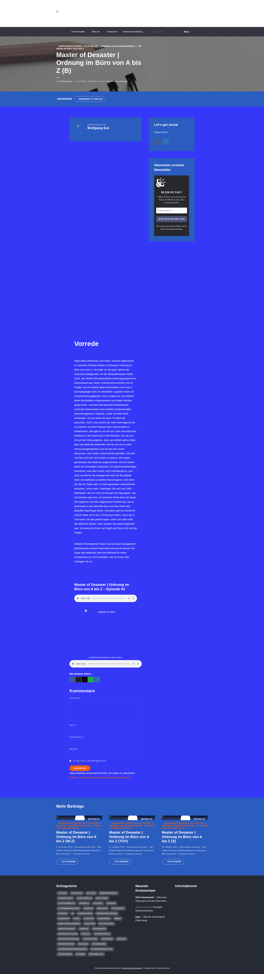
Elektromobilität (66, 903)
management (104, 919)
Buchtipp (91, 893)
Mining (118, 919)
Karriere (62, 913)
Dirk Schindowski (144, 897)
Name (72, 725)
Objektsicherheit (66, 929)
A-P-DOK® (62, 893)
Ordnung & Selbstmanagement (118, 46)
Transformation (66, 944)
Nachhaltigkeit (106, 924)
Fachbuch (84, 903)
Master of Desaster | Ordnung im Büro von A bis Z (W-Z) (76, 836)
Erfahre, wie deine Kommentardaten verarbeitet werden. (100, 777)
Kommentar (74, 698)
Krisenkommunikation (107, 913)
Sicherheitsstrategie (68, 939)
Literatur (88, 919)
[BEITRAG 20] (66, 817)
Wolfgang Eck (66, 81)
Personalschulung (67, 934)
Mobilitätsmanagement (69, 924)
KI (72, 913)
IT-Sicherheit (118, 908)
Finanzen (111, 903)
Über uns (96, 31)
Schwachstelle (102, 934)
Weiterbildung (96, 954)
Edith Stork (101, 898)
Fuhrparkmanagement (68, 908)
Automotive (76, 893)
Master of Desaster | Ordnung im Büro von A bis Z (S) (182, 836)
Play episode (69, 861)
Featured (98, 903)
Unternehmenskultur (101, 949)
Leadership (63, 919)
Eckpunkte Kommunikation (132, 968)
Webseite (73, 749)
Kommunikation (85, 913)
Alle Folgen (91, 46)
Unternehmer (65, 954)
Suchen (175, 31)
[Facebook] (157, 141)
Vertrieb (80, 954)
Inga (137, 917)
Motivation (89, 924)
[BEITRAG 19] (119, 817)
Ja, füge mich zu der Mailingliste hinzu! (89, 761)
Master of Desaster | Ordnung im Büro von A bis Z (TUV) (129, 836)
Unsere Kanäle (78, 31)
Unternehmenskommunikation (72, 949)
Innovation (102, 908)
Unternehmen (98, 944)
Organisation (99, 929)
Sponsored (107, 939)
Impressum (112, 31)
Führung (88, 908)
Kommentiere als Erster (117, 81)
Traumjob (83, 944)
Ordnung (84, 929)
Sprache (121, 939)
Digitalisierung (84, 898)
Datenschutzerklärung (133, 31)
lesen (76, 919)
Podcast (86, 934)
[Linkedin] (165, 141)
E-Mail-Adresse (76, 737)
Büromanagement (108, 893)
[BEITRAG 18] (172, 817)
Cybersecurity (65, 898)
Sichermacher (90, 939)
